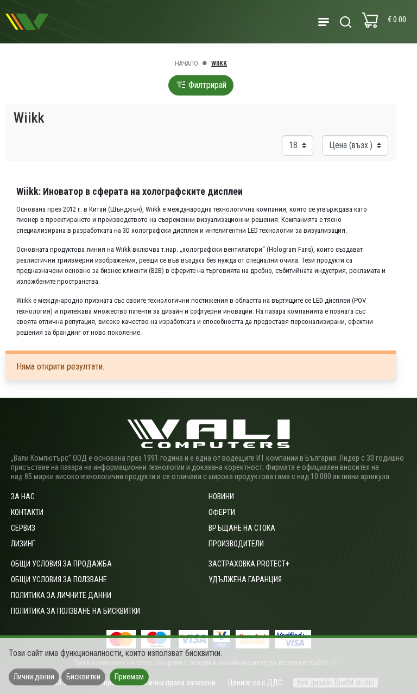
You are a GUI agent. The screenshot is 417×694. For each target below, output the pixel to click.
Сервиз (23, 528)
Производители (236, 543)
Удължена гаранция (245, 579)
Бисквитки (83, 676)
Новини (221, 496)
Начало (186, 63)
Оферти (221, 512)
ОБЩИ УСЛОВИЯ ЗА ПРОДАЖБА (61, 563)
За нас (23, 496)
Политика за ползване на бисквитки (75, 611)
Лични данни (34, 676)
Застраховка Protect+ (248, 563)
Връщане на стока (241, 528)
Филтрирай (206, 85)
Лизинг (23, 543)
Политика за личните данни (61, 595)
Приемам (129, 676)
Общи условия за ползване (59, 579)
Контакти (27, 512)
